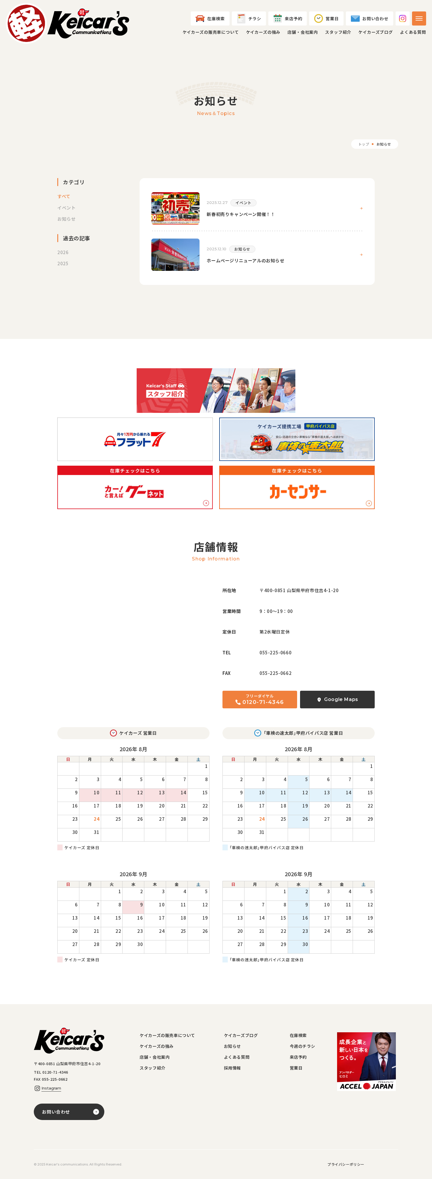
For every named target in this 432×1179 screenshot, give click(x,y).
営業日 (296, 1068)
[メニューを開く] (419, 18)
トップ (363, 143)
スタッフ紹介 (338, 32)
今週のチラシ (303, 1046)
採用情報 (232, 1068)
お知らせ (232, 1046)
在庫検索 (298, 1035)
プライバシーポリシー (345, 1164)
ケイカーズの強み (263, 32)
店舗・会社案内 (302, 32)
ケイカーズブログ (375, 32)
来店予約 (298, 1057)
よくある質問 (413, 32)
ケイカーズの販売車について (210, 32)
